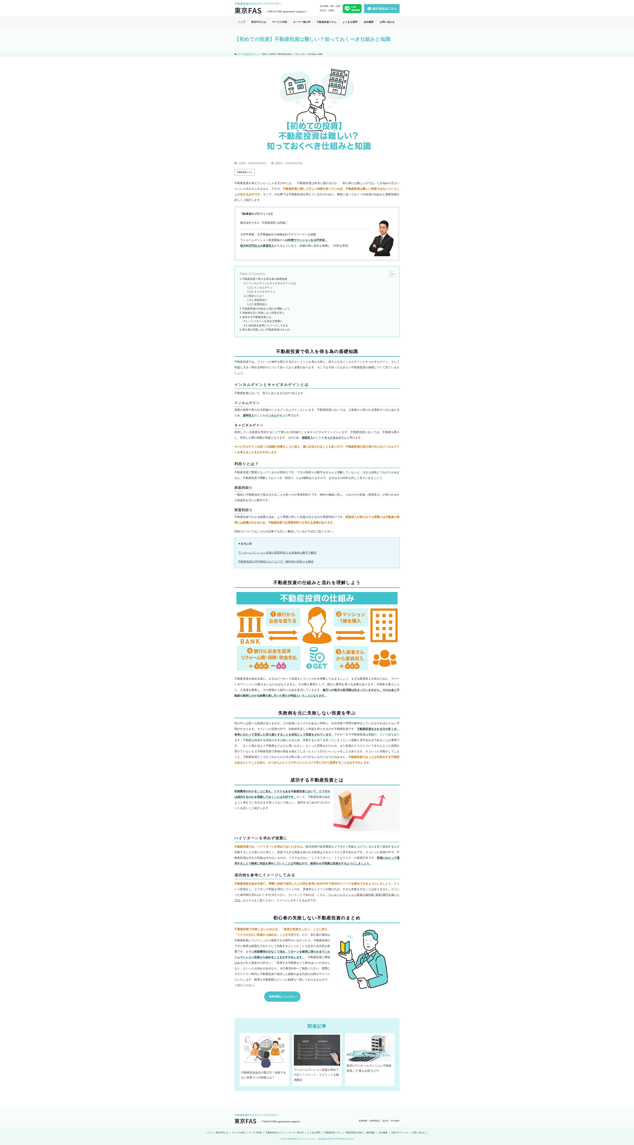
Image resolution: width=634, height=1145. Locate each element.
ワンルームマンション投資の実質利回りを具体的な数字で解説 (277, 552)
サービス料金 (255, 1132)
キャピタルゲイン (264, 291)
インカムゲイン (263, 287)
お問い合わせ (387, 21)
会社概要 (369, 21)
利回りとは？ (256, 296)
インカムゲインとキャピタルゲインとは (272, 283)
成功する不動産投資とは (256, 317)
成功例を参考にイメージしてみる (268, 325)
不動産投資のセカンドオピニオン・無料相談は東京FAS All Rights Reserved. (320, 1139)
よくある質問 (350, 21)
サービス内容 (279, 21)
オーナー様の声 (302, 21)
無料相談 (370, 1132)
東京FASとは (258, 21)
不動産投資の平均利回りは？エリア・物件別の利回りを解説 (276, 561)
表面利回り (260, 300)
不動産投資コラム (326, 21)
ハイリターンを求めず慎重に (265, 321)
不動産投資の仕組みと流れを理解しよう (266, 308)
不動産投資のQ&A (354, 1132)
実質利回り (260, 304)
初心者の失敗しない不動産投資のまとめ (266, 329)
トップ (241, 21)
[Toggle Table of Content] (390, 274)
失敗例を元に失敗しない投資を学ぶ (263, 312)
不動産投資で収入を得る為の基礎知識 (264, 279)
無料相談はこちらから (282, 996)
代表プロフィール (399, 1132)
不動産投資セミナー (275, 1132)
